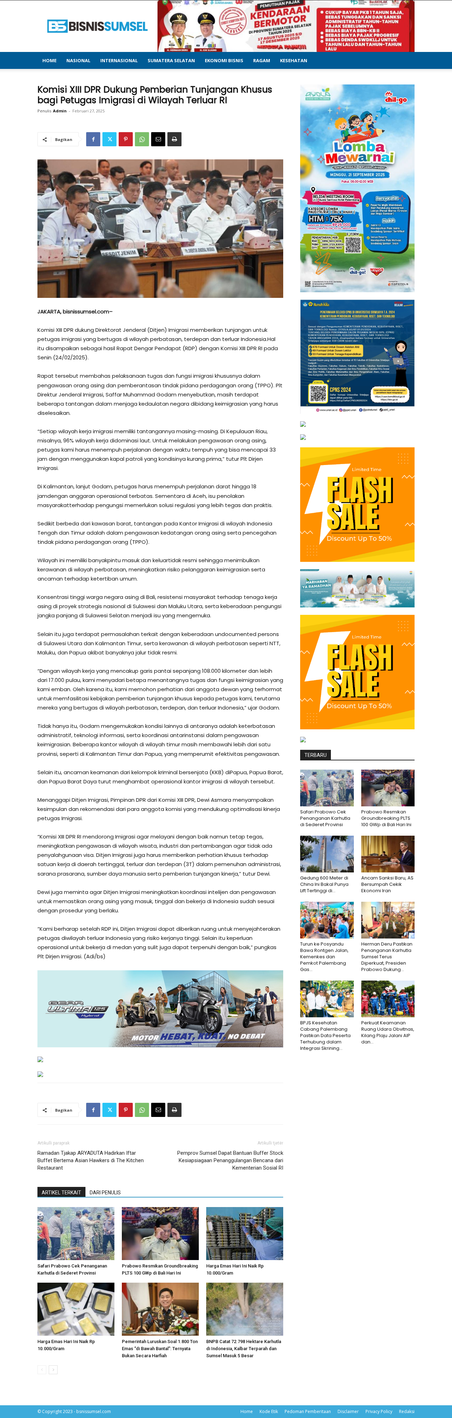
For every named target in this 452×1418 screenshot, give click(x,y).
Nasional (78, 60)
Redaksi (407, 1411)
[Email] (158, 139)
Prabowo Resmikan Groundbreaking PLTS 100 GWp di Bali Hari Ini (386, 818)
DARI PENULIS (105, 1192)
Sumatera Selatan (171, 60)
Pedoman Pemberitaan (308, 1411)
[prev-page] (41, 1369)
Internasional (119, 60)
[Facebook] (93, 139)
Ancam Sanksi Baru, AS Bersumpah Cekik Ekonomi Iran (387, 884)
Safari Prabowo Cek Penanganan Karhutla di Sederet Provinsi (325, 818)
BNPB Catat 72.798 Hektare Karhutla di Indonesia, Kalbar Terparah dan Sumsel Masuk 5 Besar (243, 1348)
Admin (60, 110)
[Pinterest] (126, 139)
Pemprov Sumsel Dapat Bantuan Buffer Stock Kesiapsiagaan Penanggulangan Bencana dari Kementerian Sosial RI (230, 1160)
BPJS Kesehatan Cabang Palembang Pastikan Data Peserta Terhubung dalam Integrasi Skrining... (325, 1035)
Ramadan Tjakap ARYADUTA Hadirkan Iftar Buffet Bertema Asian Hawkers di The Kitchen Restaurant (90, 1160)
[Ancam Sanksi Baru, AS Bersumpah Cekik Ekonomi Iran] (388, 854)
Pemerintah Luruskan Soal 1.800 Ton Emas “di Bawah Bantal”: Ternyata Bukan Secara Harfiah (160, 1348)
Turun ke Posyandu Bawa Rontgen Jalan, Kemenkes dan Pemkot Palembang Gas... (324, 957)
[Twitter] (109, 139)
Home (49, 60)
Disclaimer (348, 1411)
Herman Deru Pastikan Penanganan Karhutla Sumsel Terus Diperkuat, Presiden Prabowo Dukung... (386, 957)
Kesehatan (293, 60)
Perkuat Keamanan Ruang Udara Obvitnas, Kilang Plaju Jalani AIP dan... (387, 1032)
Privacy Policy (378, 1411)
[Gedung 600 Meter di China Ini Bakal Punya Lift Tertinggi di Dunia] (327, 854)
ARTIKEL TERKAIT (61, 1192)
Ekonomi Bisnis (224, 60)
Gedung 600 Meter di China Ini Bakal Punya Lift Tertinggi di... (324, 884)
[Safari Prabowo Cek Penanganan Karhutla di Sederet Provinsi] (75, 1233)
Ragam (261, 60)
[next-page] (53, 1369)
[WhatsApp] (142, 139)
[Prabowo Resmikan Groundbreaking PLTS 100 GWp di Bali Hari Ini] (160, 1233)
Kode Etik (269, 1411)
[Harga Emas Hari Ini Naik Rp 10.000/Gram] (244, 1233)
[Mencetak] (174, 139)
